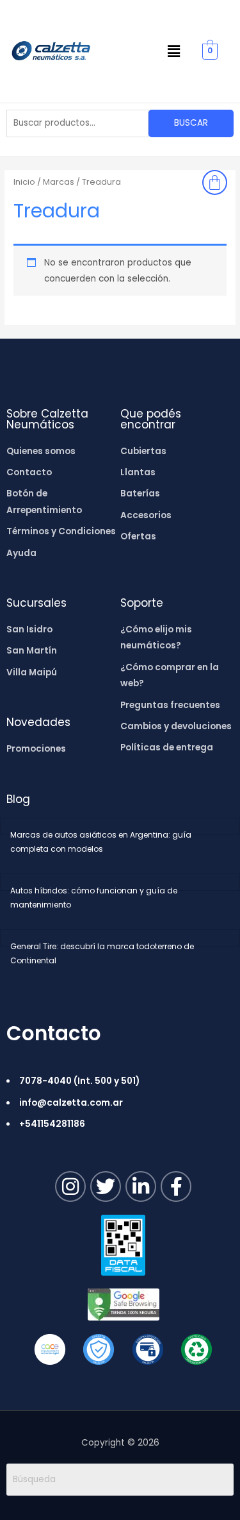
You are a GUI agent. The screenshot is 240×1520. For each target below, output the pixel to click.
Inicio (24, 181)
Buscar (191, 123)
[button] (174, 51)
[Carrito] (214, 182)
